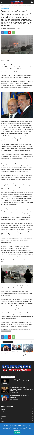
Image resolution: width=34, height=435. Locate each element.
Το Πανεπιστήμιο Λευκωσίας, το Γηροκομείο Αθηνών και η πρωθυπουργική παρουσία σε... (21, 389)
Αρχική (2, 5)
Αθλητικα (3, 409)
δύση (7, 329)
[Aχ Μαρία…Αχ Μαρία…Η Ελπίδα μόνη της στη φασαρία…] (17, 347)
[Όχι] (32, 429)
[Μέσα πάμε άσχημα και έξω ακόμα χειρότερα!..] (6, 347)
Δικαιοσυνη (3, 414)
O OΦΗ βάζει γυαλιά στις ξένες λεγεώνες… (21, 380)
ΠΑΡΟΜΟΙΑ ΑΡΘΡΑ (8, 341)
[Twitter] (6, 32)
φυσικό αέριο (8, 331)
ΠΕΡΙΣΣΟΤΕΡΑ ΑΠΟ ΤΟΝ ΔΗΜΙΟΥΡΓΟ (22, 341)
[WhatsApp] (13, 32)
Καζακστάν (11, 329)
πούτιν (3, 331)
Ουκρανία (23, 329)
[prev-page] (16, 358)
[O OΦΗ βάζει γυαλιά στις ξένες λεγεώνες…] (5, 382)
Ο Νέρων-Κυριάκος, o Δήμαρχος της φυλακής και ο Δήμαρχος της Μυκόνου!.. (28, 354)
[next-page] (18, 358)
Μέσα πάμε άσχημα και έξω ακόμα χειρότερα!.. (6, 352)
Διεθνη (6, 5)
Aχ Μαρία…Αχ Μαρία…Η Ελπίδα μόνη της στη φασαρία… (17, 351)
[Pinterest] (9, 32)
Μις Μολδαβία (17, 329)
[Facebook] (2, 32)
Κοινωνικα (3, 416)
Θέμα (2, 418)
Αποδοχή (17, 432)
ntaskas (4, 28)
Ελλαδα (7, 8)
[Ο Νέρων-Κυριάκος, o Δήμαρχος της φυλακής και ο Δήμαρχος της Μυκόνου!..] (28, 348)
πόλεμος (28, 329)
